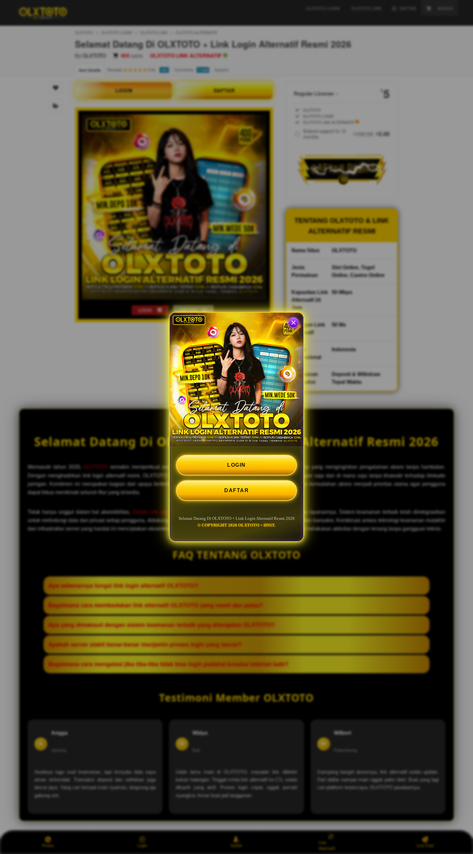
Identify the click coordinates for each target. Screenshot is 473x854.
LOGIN (236, 465)
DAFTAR (236, 490)
